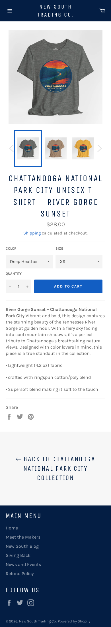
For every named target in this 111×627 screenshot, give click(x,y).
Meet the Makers (23, 537)
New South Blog (22, 546)
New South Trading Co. (55, 10)
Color (11, 248)
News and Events (23, 564)
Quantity (14, 274)
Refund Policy (20, 573)
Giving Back (18, 555)
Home (12, 528)
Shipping (32, 233)
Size (59, 248)
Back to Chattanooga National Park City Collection (58, 468)
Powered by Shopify (74, 621)
